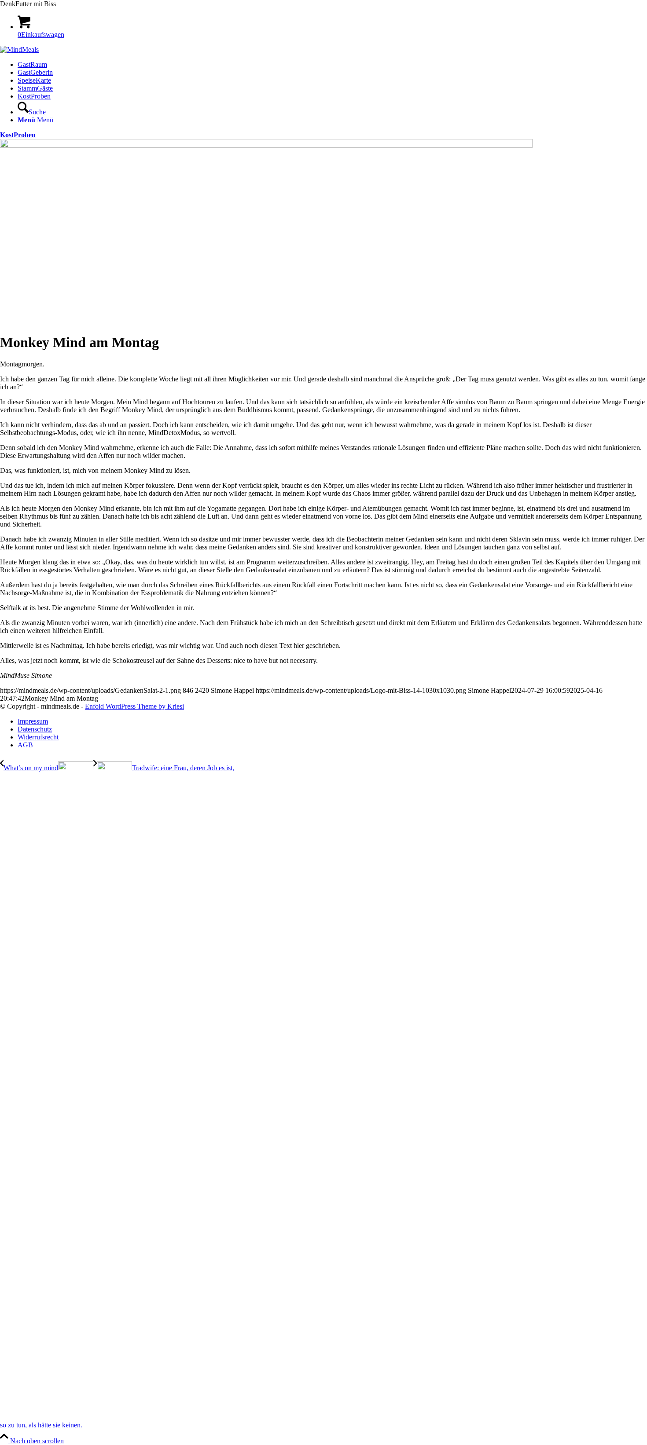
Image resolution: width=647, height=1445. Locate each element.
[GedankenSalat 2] (266, 145)
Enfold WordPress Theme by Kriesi (134, 706)
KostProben (18, 135)
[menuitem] (332, 65)
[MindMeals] (19, 49)
